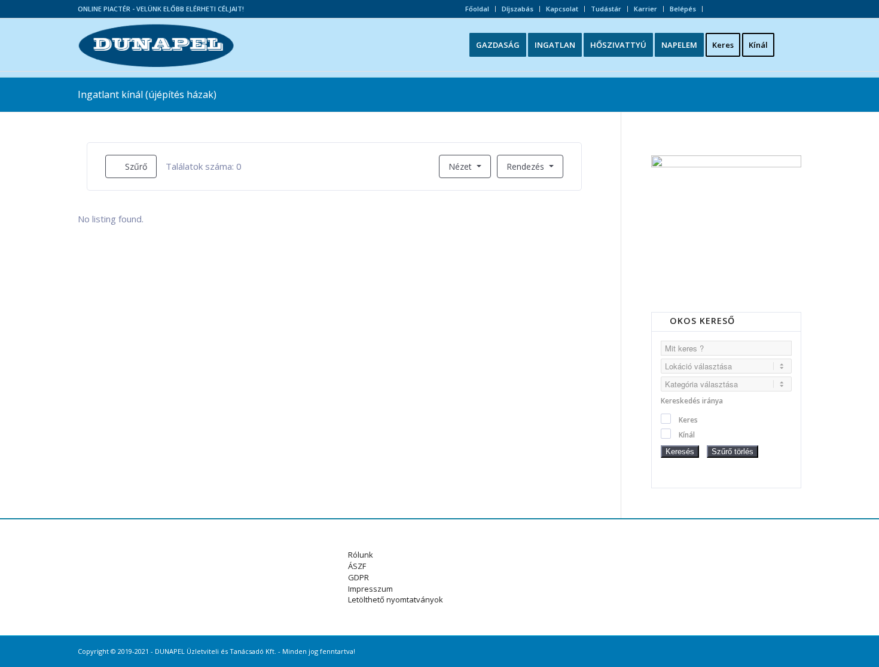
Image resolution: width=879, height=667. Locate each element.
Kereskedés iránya (692, 401)
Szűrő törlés (732, 451)
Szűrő (135, 166)
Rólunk (360, 554)
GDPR (358, 577)
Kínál (687, 435)
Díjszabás (517, 8)
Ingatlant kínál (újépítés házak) (147, 94)
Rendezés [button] (526, 166)
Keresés (680, 451)
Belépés (683, 8)
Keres (688, 420)
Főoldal (477, 8)
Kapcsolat (562, 8)
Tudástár (606, 8)
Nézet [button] (460, 166)
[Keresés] (791, 45)
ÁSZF (357, 566)
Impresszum (370, 588)
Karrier (645, 8)
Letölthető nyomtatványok (395, 599)
